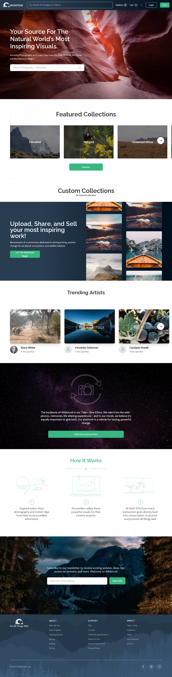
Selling (52, 643)
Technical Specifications (98, 634)
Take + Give (132, 625)
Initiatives (131, 630)
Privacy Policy (94, 648)
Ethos (129, 634)
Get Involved (132, 639)
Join (164, 5)
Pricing (52, 648)
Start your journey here (86, 434)
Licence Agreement (96, 643)
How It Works (55, 630)
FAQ (90, 625)
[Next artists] (160, 326)
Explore (119, 5)
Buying (52, 639)
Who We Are (54, 625)
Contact (91, 630)
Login (151, 5)
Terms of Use (94, 639)
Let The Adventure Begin (25, 254)
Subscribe (117, 580)
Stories (130, 643)
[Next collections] (160, 140)
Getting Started (56, 634)
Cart (131, 5)
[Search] (29, 5)
